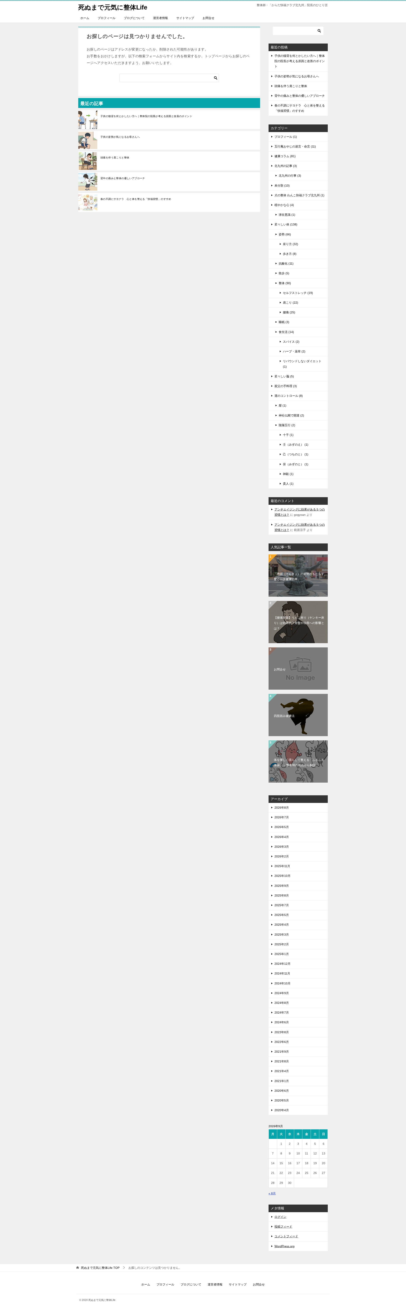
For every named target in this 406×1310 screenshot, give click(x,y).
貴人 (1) (288, 483)
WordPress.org (284, 1246)
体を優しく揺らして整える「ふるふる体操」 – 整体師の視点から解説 (299, 762)
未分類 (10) (282, 185)
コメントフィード (286, 1236)
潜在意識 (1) (287, 214)
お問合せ (208, 18)
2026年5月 (281, 827)
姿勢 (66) (285, 234)
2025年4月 (281, 924)
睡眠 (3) (284, 322)
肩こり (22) (290, 302)
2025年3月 (281, 934)
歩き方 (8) (289, 253)
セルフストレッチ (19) (298, 293)
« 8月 (272, 1193)
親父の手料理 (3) (285, 386)
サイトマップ (185, 18)
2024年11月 (282, 973)
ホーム (84, 18)
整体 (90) (285, 283)
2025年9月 (281, 885)
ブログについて (134, 18)
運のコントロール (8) (288, 395)
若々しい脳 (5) (284, 376)
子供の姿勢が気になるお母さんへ (120, 136)
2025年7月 (281, 905)
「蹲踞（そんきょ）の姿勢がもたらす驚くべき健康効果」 (299, 576)
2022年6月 (281, 1042)
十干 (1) (288, 435)
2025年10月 (282, 875)
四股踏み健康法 (284, 716)
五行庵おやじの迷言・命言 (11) (295, 146)
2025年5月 (281, 915)
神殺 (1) (288, 474)
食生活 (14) (286, 332)
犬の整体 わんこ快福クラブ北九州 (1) (299, 195)
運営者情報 (160, 18)
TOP (100, 1267)
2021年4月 (281, 1071)
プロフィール (106, 18)
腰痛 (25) (289, 312)
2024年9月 (281, 993)
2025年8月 (281, 895)
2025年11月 (282, 866)
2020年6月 (281, 1090)
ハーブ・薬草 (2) (294, 351)
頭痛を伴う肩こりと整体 (114, 157)
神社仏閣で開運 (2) (291, 415)
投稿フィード (283, 1226)
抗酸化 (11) (286, 263)
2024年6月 (281, 1022)
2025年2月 (281, 944)
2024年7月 (281, 1012)
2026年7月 (281, 817)
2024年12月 (282, 963)
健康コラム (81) (285, 156)
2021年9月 (281, 1051)
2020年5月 (281, 1100)
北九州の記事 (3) (285, 166)
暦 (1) (282, 405)
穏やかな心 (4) (284, 205)
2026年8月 (281, 807)
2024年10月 (282, 983)
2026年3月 (281, 846)
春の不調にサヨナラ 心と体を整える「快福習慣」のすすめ (135, 199)
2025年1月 (281, 954)
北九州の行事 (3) (290, 175)
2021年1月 (281, 1081)
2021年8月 (281, 1061)
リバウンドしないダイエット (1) (302, 363)
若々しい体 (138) (285, 224)
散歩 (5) (284, 273)
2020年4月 (281, 1110)
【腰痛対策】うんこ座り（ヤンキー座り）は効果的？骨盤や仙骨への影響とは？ (299, 623)
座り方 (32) (290, 244)
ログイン (280, 1217)
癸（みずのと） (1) (295, 464)
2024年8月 (281, 1002)
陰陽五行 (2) (287, 425)
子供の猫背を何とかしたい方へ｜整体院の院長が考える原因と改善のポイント (146, 116)
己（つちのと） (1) (295, 454)
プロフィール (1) (285, 136)
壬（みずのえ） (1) (295, 444)
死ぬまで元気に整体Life (112, 7)
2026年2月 (281, 856)
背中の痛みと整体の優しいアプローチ (122, 178)
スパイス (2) (291, 341)
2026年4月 (281, 837)
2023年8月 (281, 1032)
